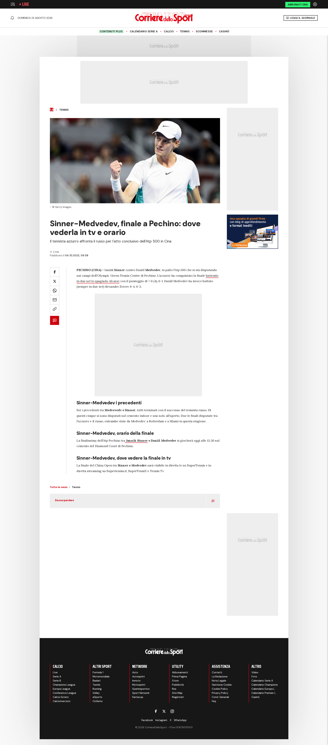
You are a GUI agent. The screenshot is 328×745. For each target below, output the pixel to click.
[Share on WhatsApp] (54, 290)
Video (254, 672)
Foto (254, 676)
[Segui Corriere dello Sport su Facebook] (156, 711)
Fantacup (137, 697)
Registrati (178, 697)
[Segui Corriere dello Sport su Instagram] (172, 711)
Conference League (64, 693)
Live (25, 4)
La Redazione (220, 676)
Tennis (185, 31)
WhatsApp (180, 720)
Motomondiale (101, 676)
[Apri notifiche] (12, 18)
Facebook (147, 720)
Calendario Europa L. (263, 689)
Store (175, 680)
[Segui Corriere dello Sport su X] (164, 711)
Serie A (57, 676)
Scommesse (204, 31)
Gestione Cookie (222, 684)
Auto (135, 672)
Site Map (177, 693)
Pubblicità (178, 684)
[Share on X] (54, 281)
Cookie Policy (220, 689)
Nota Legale (219, 680)
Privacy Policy (220, 693)
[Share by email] (54, 299)
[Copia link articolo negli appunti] (54, 308)
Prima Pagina (179, 676)
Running (97, 689)
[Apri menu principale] (12, 4)
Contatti (217, 672)
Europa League (61, 689)
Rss (174, 689)
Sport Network (140, 693)
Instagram (161, 720)
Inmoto (136, 680)
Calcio (169, 31)
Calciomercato (61, 701)
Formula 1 (98, 672)
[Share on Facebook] (54, 272)
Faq (214, 701)
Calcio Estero (61, 697)
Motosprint (138, 684)
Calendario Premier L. (263, 693)
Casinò (224, 31)
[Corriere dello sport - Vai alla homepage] (164, 17)
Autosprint (138, 676)
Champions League (64, 684)
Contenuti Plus (111, 31)
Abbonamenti (180, 672)
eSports (97, 697)
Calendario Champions (264, 684)
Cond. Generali (220, 697)
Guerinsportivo (141, 689)
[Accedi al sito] (315, 4)
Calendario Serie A (144, 31)
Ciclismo (98, 701)
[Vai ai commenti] (54, 320)
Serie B (57, 680)
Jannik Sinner (136, 440)
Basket (97, 680)
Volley (96, 693)
